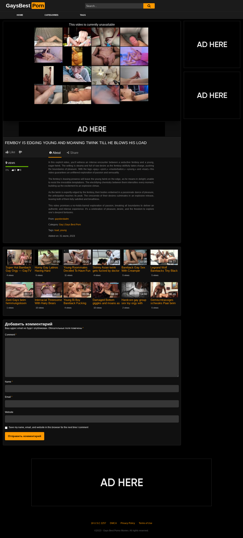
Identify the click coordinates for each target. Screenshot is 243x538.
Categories (51, 15)
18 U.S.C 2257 (98, 523)
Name (9, 381)
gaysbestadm (62, 219)
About (56, 152)
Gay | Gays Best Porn (70, 224)
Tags (83, 15)
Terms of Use (145, 523)
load (56, 230)
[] (149, 6)
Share (73, 152)
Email (8, 397)
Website (9, 412)
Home (20, 15)
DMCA (113, 523)
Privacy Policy (128, 523)
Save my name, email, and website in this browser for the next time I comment (48, 427)
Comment (11, 334)
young (63, 230)
